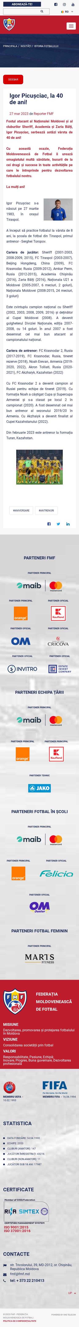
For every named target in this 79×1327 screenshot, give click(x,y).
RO (66, 11)
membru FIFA (51, 1096)
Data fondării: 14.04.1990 (24, 1138)
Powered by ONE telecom (63, 1315)
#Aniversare (21, 510)
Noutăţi (25, 46)
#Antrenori (46, 510)
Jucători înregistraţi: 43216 (26, 1153)
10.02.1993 (9, 1100)
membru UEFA (12, 1096)
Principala (10, 46)
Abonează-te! (22, 4)
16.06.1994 (69, 1096)
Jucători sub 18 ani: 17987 (25, 1164)
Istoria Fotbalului (46, 46)
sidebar (13, 79)
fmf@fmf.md (20, 1274)
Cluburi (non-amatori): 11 (24, 1159)
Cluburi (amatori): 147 (22, 1148)
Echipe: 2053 (16, 1143)
